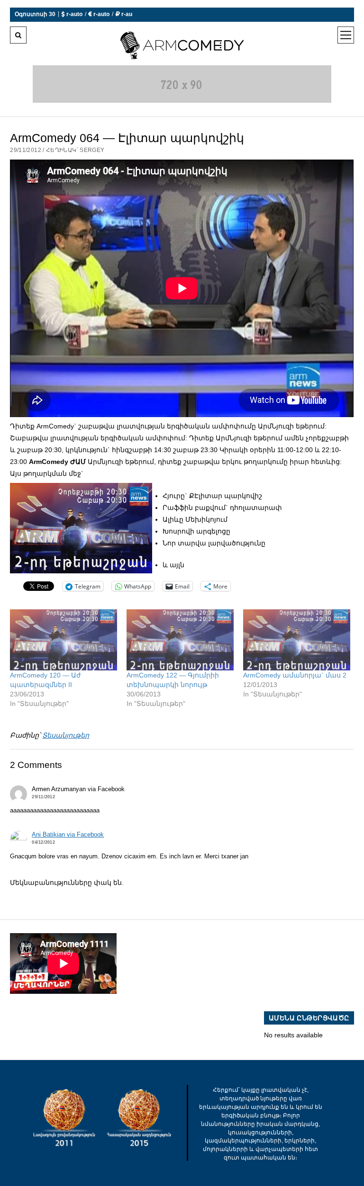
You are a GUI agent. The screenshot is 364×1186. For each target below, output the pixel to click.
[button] (81, 528)
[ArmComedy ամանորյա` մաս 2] (296, 639)
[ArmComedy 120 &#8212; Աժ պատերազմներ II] (63, 639)
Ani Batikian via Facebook (68, 834)
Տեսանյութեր (65, 735)
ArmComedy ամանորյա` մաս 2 (294, 675)
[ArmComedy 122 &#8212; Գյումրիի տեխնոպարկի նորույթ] (180, 639)
